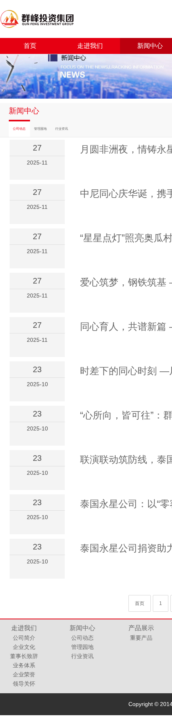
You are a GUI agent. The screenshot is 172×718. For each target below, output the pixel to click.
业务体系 (24, 665)
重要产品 (141, 638)
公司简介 (24, 638)
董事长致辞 (24, 656)
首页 (30, 45)
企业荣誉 (24, 674)
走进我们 (90, 45)
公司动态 (19, 129)
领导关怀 (24, 683)
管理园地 (40, 129)
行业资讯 (61, 129)
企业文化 (24, 647)
